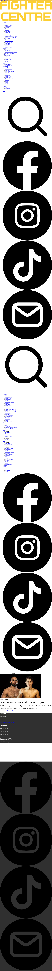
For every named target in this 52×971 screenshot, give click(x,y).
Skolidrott (7, 50)
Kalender (5, 87)
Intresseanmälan (8, 24)
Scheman (7, 56)
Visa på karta (13, 722)
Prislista (7, 30)
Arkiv (6, 89)
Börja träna (5, 22)
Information (5, 66)
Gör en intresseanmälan (5, 0)
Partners (7, 80)
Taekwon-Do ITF (9, 41)
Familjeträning (8, 42)
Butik (4, 91)
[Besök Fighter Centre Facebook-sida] (27, 190)
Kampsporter (5, 33)
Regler (6, 82)
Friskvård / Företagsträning (11, 52)
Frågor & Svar (8, 25)
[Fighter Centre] (26, 20)
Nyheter (4, 86)
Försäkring (7, 27)
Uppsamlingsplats (9, 78)
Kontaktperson (8, 83)
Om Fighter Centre (9, 67)
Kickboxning (8, 38)
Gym (4, 54)
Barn (4, 63)
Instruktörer (7, 44)
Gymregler (7, 55)
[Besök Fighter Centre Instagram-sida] (27, 239)
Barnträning (7, 31)
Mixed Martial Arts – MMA (11, 36)
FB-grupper (7, 32)
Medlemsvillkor (8, 26)
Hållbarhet (7, 75)
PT (6, 49)
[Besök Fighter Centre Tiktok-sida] (27, 289)
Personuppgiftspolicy (9, 28)
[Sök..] (27, 140)
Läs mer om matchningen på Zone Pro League (10, 710)
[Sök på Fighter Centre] (26, 392)
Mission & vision (9, 74)
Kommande (7, 88)
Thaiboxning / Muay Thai (10, 35)
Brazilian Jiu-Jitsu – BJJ (10, 37)
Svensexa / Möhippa (9, 53)
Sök (14, 673)
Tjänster (4, 48)
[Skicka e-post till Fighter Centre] (27, 339)
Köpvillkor (7, 72)
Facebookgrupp (8, 58)
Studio (6, 61)
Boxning (7, 39)
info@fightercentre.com (5, 722)
